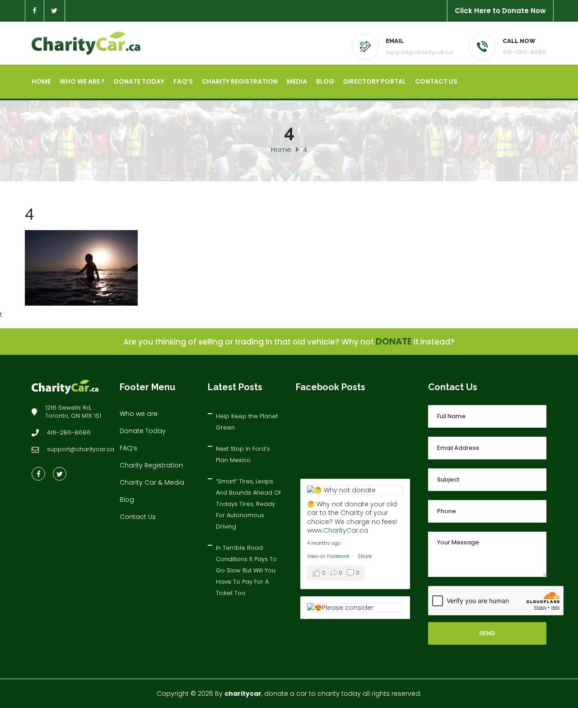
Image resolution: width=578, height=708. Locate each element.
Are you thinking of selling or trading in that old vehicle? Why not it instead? (289, 341)
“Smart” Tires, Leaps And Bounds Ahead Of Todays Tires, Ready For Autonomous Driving (248, 504)
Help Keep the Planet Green (247, 422)
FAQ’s (183, 81)
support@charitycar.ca (419, 52)
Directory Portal (374, 81)
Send (487, 633)
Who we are (139, 413)
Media (297, 81)
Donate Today (139, 81)
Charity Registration (240, 81)
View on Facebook (329, 556)
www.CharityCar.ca (337, 530)
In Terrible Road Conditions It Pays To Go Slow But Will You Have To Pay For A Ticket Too (246, 570)
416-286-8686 (524, 52)
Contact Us (436, 81)
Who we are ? (82, 81)
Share (365, 556)
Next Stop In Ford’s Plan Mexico (243, 454)
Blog (325, 81)
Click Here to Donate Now (500, 10)
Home (41, 81)
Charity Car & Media (152, 482)
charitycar (242, 693)
